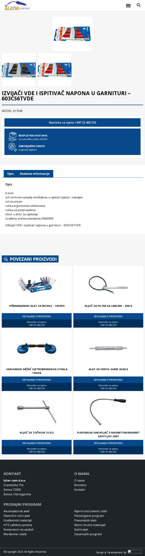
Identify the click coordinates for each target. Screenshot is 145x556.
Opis (10, 174)
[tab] (10, 174)
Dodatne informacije (35, 174)
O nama (79, 480)
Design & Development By (112, 552)
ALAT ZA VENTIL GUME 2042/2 (108, 369)
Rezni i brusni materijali (89, 525)
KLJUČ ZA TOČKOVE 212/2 (37, 432)
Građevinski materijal (18, 520)
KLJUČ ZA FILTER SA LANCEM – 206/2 (108, 305)
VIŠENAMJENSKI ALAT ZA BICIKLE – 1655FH (37, 305)
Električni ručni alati (17, 516)
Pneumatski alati (85, 520)
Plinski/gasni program (89, 516)
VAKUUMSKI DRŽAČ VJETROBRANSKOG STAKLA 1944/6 (36, 371)
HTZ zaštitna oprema (18, 525)
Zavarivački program (88, 534)
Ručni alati (81, 529)
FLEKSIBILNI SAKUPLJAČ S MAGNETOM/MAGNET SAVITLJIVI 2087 (108, 434)
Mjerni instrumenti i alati (90, 511)
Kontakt (79, 490)
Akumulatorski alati (16, 511)
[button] (128, 6)
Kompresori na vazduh (19, 529)
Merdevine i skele (15, 534)
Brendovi (80, 485)
